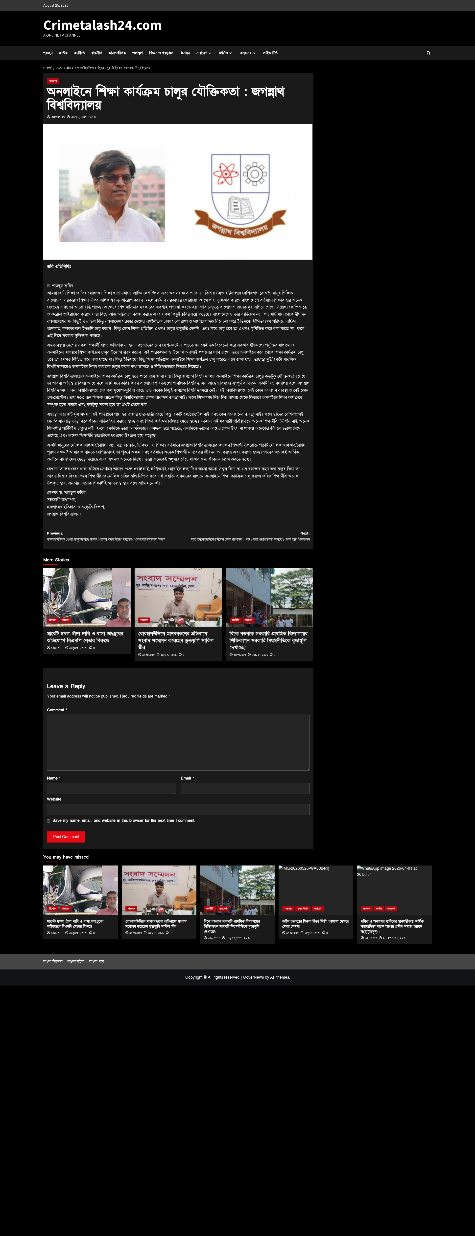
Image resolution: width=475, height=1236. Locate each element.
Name (54, 778)
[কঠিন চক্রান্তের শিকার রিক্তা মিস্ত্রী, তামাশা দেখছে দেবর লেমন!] (316, 890)
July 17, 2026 (260, 655)
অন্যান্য (245, 53)
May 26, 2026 (312, 933)
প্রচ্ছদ (48, 53)
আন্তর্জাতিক (117, 53)
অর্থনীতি (79, 53)
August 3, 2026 (78, 648)
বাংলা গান (96, 961)
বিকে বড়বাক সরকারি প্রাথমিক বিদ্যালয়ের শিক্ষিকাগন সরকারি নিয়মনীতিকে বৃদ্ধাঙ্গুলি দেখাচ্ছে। (269, 641)
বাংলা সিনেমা (53, 961)
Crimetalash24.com (102, 25)
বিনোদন (185, 53)
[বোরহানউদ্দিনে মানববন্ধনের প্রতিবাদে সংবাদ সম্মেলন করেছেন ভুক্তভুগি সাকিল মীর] (178, 597)
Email (187, 778)
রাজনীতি (96, 53)
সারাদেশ (201, 53)
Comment (57, 710)
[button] (429, 53)
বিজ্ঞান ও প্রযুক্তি (161, 53)
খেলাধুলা (137, 53)
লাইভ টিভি (270, 53)
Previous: (106, 536)
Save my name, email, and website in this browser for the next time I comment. (123, 820)
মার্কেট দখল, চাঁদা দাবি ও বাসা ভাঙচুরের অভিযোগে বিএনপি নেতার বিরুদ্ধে (75, 924)
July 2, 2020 (79, 117)
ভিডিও (223, 53)
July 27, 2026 (169, 655)
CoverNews (253, 977)
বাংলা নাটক (76, 961)
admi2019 (58, 117)
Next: (250, 536)
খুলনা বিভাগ (303, 908)
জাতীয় (63, 53)
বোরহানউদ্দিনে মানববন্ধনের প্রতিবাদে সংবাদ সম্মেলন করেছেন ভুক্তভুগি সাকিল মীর (176, 641)
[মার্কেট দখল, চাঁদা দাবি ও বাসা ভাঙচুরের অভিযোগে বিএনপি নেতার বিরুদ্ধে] (87, 597)
